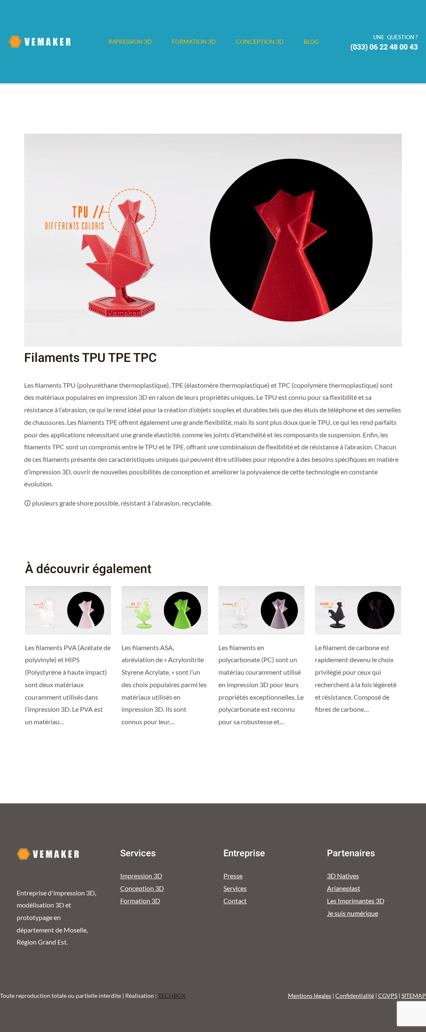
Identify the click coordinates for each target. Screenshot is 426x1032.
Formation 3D (194, 41)
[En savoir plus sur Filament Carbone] (358, 609)
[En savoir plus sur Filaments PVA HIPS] (68, 609)
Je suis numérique (352, 913)
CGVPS (387, 995)
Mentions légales (309, 995)
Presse (233, 876)
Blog (311, 41)
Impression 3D (130, 41)
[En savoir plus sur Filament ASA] (164, 609)
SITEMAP (413, 995)
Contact (235, 901)
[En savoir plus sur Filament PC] (261, 609)
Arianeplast (343, 888)
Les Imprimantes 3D (355, 901)
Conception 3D (260, 41)
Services (235, 888)
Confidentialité (354, 995)
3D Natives (343, 876)
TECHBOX (172, 995)
